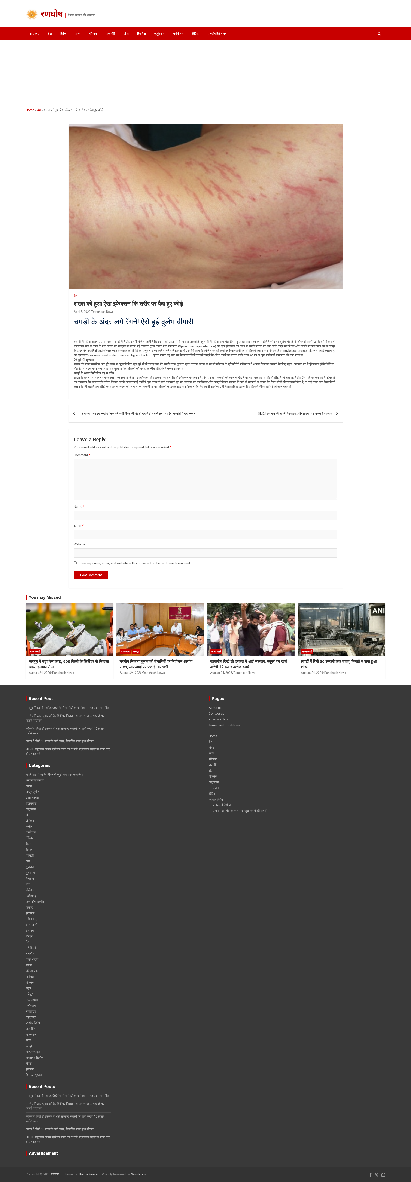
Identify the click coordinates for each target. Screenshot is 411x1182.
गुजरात (30, 867)
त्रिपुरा (29, 936)
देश (50, 34)
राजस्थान (125, 651)
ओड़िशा (30, 821)
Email (79, 525)
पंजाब (29, 965)
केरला (29, 844)
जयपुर (136, 651)
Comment (82, 455)
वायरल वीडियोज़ (34, 1058)
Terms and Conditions (224, 725)
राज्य (77, 34)
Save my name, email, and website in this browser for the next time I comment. (135, 563)
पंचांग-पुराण (32, 959)
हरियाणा (93, 34)
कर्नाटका (31, 832)
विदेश (63, 34)
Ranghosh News (103, 311)
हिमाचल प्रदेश (34, 1075)
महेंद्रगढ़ (31, 1017)
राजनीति (110, 34)
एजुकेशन (159, 34)
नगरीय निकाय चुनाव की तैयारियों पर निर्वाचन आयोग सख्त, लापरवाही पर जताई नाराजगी (156, 664)
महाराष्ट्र (31, 1011)
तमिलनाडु (31, 919)
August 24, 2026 (40, 672)
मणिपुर (29, 994)
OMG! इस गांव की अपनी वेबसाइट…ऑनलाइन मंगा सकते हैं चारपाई (295, 414)
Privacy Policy (218, 719)
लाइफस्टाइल (33, 1052)
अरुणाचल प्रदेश (35, 780)
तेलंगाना (30, 931)
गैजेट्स (30, 879)
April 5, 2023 (82, 311)
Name (79, 507)
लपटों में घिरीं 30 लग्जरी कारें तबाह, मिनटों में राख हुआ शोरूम (60, 741)
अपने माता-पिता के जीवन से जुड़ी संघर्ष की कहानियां (54, 775)
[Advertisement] (205, 72)
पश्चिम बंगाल (33, 971)
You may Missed (45, 597)
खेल (126, 34)
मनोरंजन (178, 34)
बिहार (28, 988)
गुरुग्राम (30, 873)
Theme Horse (88, 1174)
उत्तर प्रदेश (32, 798)
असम (29, 786)
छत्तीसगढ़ (31, 896)
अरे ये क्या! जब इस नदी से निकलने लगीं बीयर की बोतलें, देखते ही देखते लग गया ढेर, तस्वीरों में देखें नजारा (137, 414)
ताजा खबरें (35, 651)
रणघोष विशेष (215, 34)
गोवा (28, 884)
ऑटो (28, 815)
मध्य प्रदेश (32, 1000)
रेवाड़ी (29, 1046)
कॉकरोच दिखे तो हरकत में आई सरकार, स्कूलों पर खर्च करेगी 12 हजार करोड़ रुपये (248, 664)
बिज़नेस (141, 34)
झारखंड (30, 913)
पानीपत (30, 977)
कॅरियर (196, 34)
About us (215, 708)
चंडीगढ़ (30, 890)
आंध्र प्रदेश (33, 792)
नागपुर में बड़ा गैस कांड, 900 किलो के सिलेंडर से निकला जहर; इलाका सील (67, 708)
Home (34, 34)
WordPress (139, 1174)
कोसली (30, 855)
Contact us (216, 714)
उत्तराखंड (31, 803)
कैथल (29, 850)
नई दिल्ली (31, 948)
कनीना (29, 827)
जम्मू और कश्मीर (35, 902)
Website (79, 544)
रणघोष (52, 14)
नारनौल (30, 954)
